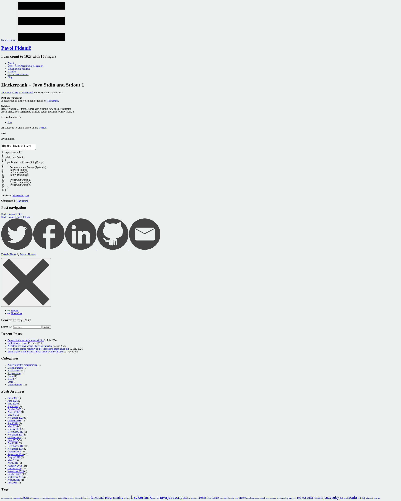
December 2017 (15, 431)
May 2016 (13, 460)
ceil (30, 498)
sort (359, 498)
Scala (10, 381)
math (222, 498)
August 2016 (14, 457)
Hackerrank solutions (18, 74)
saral (346, 498)
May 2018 (13, 426)
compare (36, 498)
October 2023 (14, 420)
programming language (287, 498)
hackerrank (18, 195)
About (11, 63)
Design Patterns (15, 367)
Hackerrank (52, 100)
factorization (69, 498)
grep (128, 498)
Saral (10, 379)
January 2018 (14, 429)
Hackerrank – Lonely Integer (15, 217)
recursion (318, 498)
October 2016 (14, 451)
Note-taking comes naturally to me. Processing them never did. (38, 348)
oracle (242, 497)
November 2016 (16, 448)
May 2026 (13, 403)
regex (327, 497)
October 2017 (14, 437)
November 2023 (16, 417)
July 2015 (12, 482)
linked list (210, 498)
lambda (202, 497)
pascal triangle (260, 498)
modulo (227, 498)
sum (375, 498)
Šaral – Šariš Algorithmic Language (25, 66)
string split (369, 498)
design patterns (51, 498)
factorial (61, 498)
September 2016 (16, 454)
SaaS (341, 498)
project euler (305, 497)
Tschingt (12, 71)
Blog (10, 77)
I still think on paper (17, 343)
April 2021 (13, 423)
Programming (14, 373)
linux (216, 497)
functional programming (107, 497)
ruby (335, 497)
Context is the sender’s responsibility (26, 340)
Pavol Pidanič (16, 48)
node (232, 498)
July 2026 (12, 398)
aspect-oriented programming (12, 498)
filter (84, 498)
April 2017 (13, 443)
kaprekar (194, 498)
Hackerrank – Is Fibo (11, 214)
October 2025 (14, 409)
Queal (10, 376)
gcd (125, 498)
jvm (188, 498)
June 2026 (13, 400)
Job (185, 498)
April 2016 (13, 463)
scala (352, 497)
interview (155, 498)
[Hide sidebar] (26, 282)
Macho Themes (28, 254)
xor (379, 498)
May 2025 (13, 415)
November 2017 (16, 434)
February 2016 (15, 465)
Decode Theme (8, 254)
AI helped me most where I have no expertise (30, 346)
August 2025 (14, 412)
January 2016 (14, 468)
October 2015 (14, 474)
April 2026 (13, 406)
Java (10, 122)
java (27, 195)
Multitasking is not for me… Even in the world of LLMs (35, 351)
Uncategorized (15, 384)
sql (363, 497)
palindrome (250, 498)
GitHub (42, 127)
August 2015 (14, 479)
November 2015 (16, 471)
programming (271, 498)
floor (88, 498)
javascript (176, 497)
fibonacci (78, 498)
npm (236, 498)
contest (42, 498)
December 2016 (15, 446)
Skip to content (8, 40)
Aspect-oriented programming (22, 365)
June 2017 (13, 440)
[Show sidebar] (41, 21)
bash (26, 497)
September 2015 (16, 477)
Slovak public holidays (19, 68)
